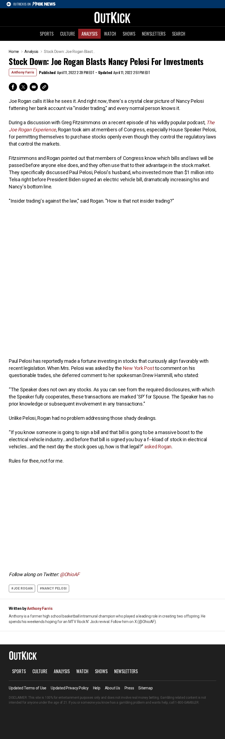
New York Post (138, 368)
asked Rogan (157, 446)
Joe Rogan (23, 588)
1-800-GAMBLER (187, 702)
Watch (110, 33)
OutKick (112, 17)
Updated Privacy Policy (70, 688)
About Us (112, 688)
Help (96, 688)
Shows (129, 33)
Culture (67, 33)
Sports (47, 33)
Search (178, 33)
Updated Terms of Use (27, 688)
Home (14, 51)
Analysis (89, 33)
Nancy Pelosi (54, 588)
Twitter (23, 87)
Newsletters (153, 33)
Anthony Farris (22, 72)
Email (34, 87)
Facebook (13, 87)
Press (129, 688)
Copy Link (44, 87)
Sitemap (145, 688)
